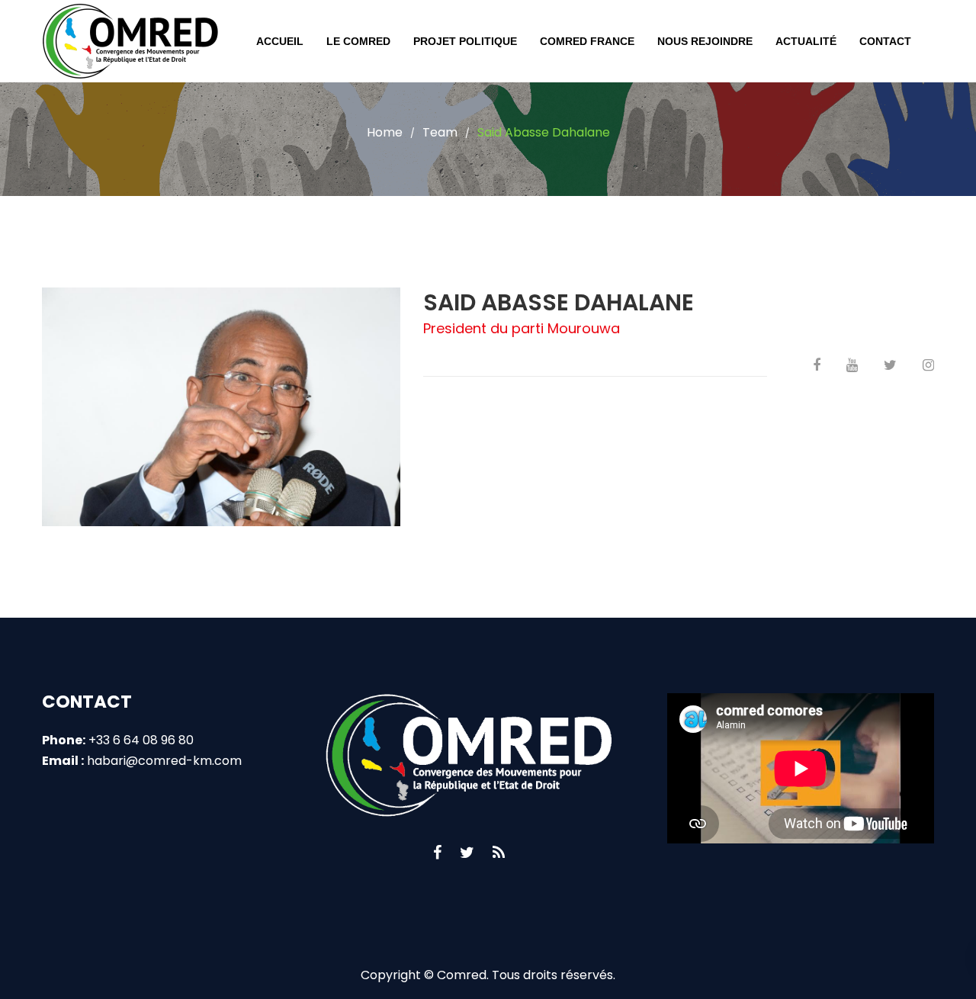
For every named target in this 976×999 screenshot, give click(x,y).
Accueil (279, 41)
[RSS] (499, 852)
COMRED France (587, 41)
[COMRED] (130, 41)
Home (385, 132)
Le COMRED (358, 41)
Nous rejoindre (705, 41)
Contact (885, 41)
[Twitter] (467, 852)
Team (440, 132)
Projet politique (465, 41)
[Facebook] (437, 852)
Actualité (805, 41)
